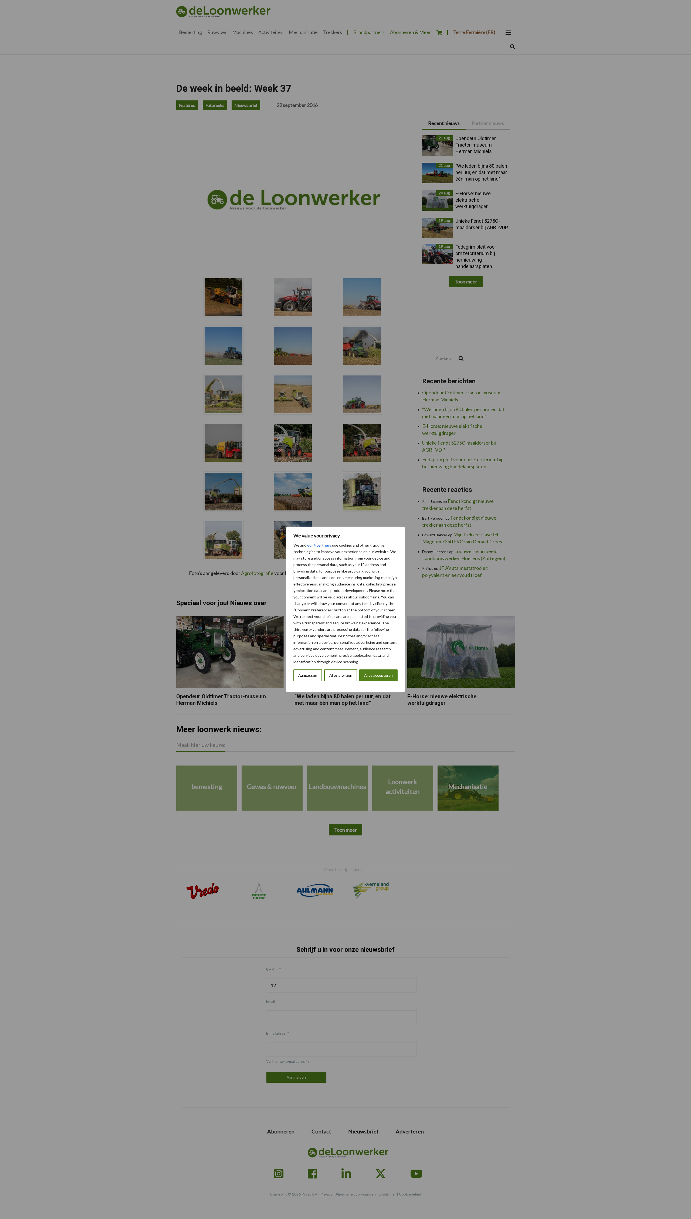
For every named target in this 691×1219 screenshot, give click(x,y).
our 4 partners (319, 545)
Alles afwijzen (340, 675)
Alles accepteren (378, 675)
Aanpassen (307, 675)
